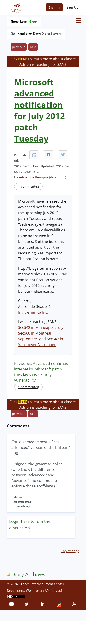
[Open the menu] (78, 20)
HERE (22, 58)
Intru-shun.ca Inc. (33, 312)
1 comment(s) (28, 186)
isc (31, 369)
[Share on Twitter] (63, 154)
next (33, 47)
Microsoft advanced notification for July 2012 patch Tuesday (39, 110)
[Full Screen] (33, 154)
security (45, 374)
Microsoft (43, 369)
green (33, 21)
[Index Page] (15, 7)
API (47, 590)
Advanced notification (52, 363)
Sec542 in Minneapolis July (40, 327)
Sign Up (72, 7)
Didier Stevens (52, 33)
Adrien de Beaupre (33, 177)
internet (21, 369)
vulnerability (25, 380)
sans (33, 374)
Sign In (54, 7)
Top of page (70, 551)
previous (18, 47)
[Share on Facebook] (48, 154)
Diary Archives (28, 574)
